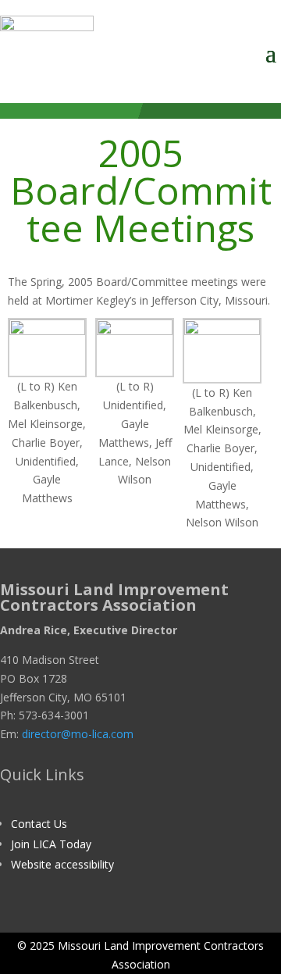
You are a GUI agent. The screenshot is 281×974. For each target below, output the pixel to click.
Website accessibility (62, 864)
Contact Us (39, 823)
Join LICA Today (51, 844)
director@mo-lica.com (77, 733)
